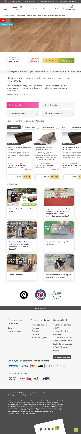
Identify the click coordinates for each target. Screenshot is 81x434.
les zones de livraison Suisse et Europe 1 (22, 408)
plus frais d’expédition (18, 65)
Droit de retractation (64, 337)
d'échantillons (67, 2)
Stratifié (18, 15)
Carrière (35, 334)
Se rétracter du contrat (62, 357)
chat (15, 2)
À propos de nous (40, 325)
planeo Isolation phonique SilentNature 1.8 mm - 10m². (44, 148)
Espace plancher (9, 15)
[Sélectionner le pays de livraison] (5, 2)
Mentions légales (39, 337)
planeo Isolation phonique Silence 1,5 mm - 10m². (19, 148)
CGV (57, 328)
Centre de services (63, 325)
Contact (27, 2)
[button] (5, 2)
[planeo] (49, 429)
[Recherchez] (44, 8)
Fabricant (36, 328)
